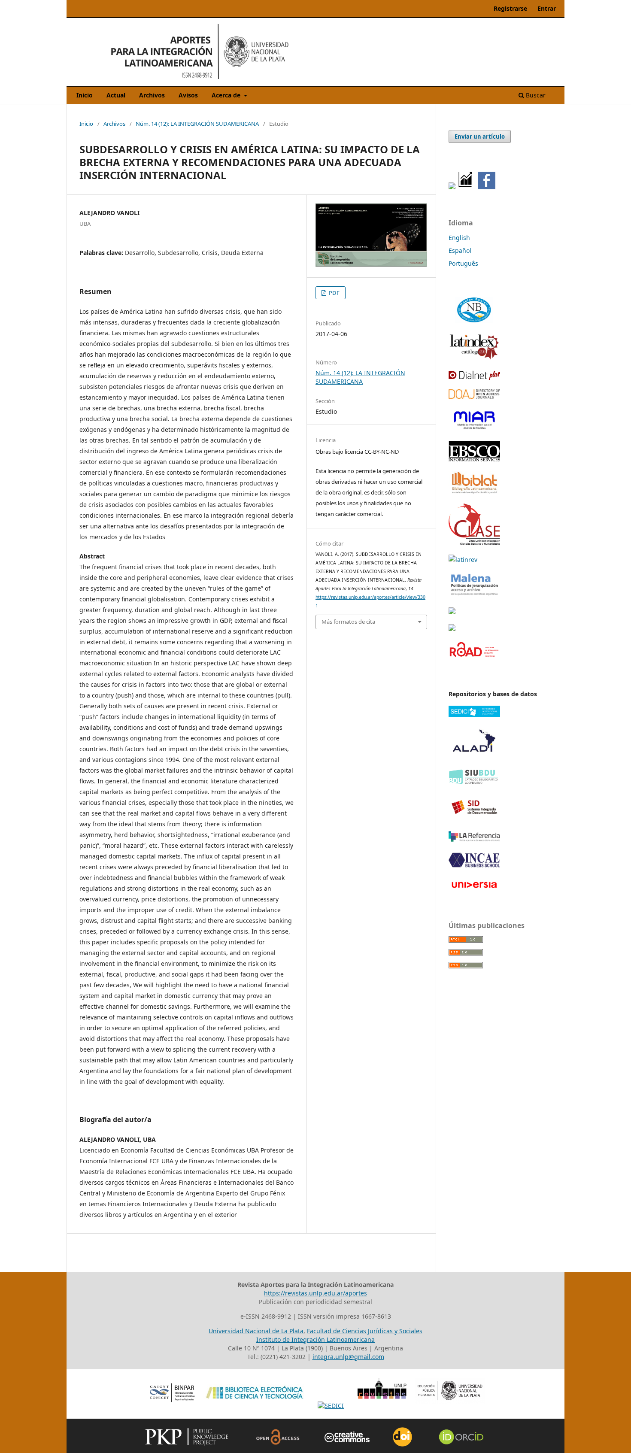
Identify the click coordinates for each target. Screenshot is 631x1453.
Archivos (152, 95)
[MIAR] (474, 429)
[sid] (474, 819)
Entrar (546, 8)
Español (460, 250)
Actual (115, 95)
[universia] (474, 890)
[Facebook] (486, 187)
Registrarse (510, 8)
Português (463, 263)
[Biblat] (474, 492)
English (459, 238)
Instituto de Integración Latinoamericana (315, 1339)
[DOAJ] (474, 396)
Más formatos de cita (348, 621)
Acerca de (227, 95)
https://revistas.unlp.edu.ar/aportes (315, 1293)
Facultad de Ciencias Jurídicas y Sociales (364, 1331)
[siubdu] (474, 783)
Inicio (84, 95)
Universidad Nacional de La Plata (256, 1331)
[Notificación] (452, 187)
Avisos (188, 95)
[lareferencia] (474, 839)
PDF (334, 293)
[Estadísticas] (465, 187)
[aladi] (474, 756)
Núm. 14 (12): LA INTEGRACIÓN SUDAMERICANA (197, 123)
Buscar (535, 95)
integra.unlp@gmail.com (348, 1357)
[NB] (474, 322)
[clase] (474, 543)
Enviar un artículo (480, 136)
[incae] (474, 866)
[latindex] (474, 358)
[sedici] (474, 715)
